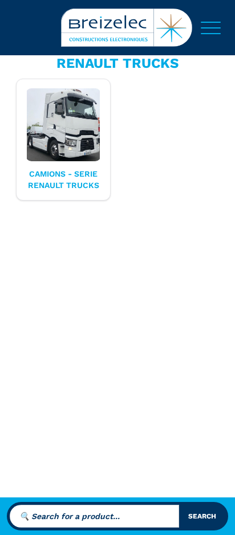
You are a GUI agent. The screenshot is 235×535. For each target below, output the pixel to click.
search (202, 516)
